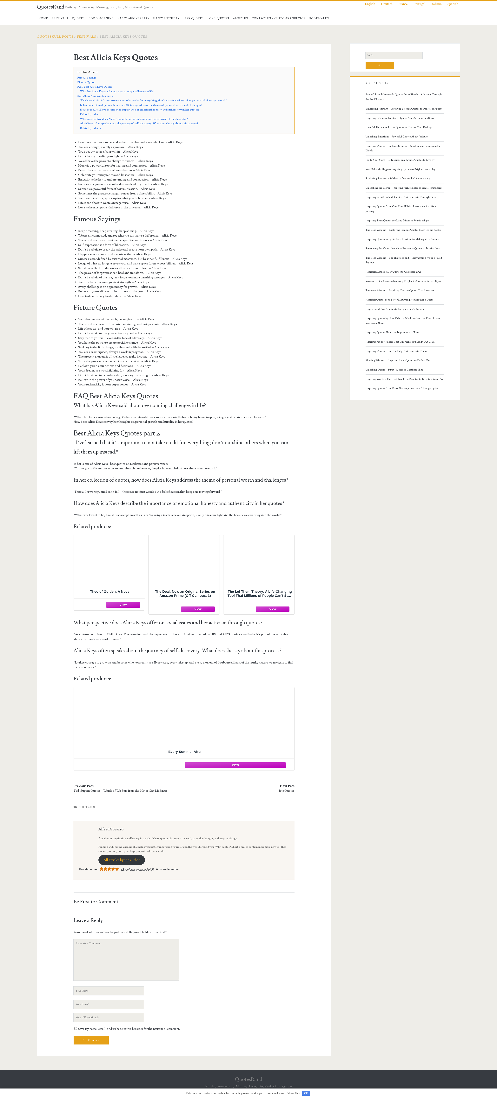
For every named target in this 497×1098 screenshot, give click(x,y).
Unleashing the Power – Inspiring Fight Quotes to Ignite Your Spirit (403, 187)
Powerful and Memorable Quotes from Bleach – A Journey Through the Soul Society (404, 97)
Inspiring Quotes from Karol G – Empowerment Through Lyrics (402, 388)
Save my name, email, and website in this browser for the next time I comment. (129, 1029)
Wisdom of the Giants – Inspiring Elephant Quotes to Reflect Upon (403, 281)
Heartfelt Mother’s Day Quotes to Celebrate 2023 (393, 271)
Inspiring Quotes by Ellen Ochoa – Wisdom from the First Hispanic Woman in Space (404, 321)
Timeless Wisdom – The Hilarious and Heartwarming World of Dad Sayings (404, 260)
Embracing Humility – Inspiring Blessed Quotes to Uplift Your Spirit (404, 108)
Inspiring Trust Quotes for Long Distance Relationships (397, 220)
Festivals (60, 18)
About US (240, 18)
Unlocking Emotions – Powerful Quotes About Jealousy (397, 136)
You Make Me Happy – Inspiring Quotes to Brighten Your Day (400, 169)
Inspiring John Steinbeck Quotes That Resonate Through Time (401, 197)
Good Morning (101, 18)
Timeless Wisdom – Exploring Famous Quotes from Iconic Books (403, 230)
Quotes (78, 18)
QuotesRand (50, 7)
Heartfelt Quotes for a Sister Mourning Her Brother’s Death (399, 299)
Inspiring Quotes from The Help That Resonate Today (396, 351)
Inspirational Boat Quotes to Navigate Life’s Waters (395, 309)
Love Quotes (218, 18)
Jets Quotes (287, 791)
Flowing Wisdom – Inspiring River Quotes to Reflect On (398, 360)
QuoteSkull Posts (55, 37)
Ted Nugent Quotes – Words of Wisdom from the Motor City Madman (120, 791)
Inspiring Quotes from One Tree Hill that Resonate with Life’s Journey (401, 209)
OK (306, 1093)
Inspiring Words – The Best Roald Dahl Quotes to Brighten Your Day (404, 379)
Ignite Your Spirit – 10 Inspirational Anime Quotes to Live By (400, 160)
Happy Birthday (166, 18)
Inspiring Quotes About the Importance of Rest (392, 332)
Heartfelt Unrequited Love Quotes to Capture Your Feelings (399, 127)
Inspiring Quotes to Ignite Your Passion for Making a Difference (402, 239)
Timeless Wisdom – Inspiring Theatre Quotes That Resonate (400, 290)
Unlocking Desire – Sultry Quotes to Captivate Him (394, 369)
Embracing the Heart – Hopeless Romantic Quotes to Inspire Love (403, 248)
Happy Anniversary (133, 18)
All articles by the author (121, 860)
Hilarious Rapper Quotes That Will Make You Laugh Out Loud (400, 341)
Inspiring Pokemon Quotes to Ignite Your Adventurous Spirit (400, 118)
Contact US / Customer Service (279, 18)
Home (43, 18)
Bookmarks (319, 18)
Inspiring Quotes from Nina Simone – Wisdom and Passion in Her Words (403, 148)
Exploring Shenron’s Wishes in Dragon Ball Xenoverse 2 (398, 178)
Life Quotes (193, 18)
